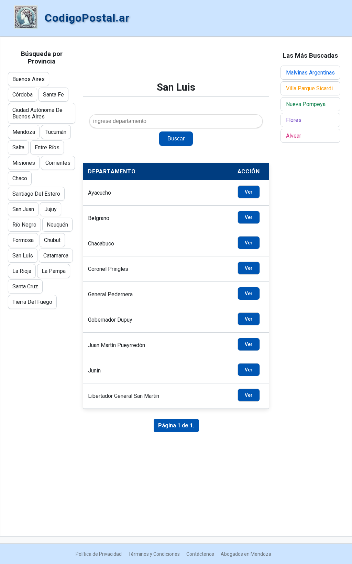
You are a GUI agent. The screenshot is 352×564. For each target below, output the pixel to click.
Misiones (23, 163)
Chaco (19, 178)
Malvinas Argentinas (310, 72)
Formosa (23, 240)
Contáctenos (200, 554)
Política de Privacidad (99, 554)
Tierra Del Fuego (32, 302)
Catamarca (55, 255)
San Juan (23, 209)
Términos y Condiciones (154, 554)
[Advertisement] (176, 62)
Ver (249, 192)
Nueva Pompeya (306, 104)
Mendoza (23, 132)
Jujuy (50, 209)
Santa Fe (53, 94)
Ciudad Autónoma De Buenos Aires (37, 113)
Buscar (176, 138)
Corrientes (57, 163)
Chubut (52, 240)
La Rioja (21, 271)
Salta (18, 147)
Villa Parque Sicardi (309, 88)
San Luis (22, 255)
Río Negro (24, 224)
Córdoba (22, 94)
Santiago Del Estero (36, 194)
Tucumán (55, 132)
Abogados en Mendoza (246, 554)
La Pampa (54, 271)
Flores (293, 120)
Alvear (293, 136)
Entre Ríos (47, 147)
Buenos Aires (28, 79)
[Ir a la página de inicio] (26, 18)
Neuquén (57, 224)
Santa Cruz (25, 286)
